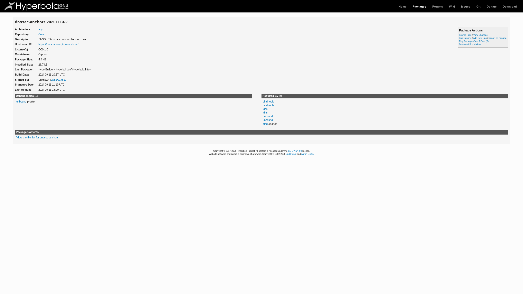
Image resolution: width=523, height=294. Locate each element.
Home (403, 6)
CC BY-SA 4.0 (295, 151)
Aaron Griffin (307, 154)
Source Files (465, 35)
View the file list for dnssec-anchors (37, 137)
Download (510, 6)
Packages (419, 6)
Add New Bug (480, 38)
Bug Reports (465, 38)
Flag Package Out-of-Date (472, 41)
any (40, 29)
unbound (21, 101)
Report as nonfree (497, 38)
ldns (265, 108)
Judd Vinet (291, 154)
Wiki (452, 6)
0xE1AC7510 (58, 79)
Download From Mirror (470, 44)
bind (265, 123)
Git (478, 6)
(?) (487, 41)
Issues (465, 6)
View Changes (480, 35)
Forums (437, 6)
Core (41, 34)
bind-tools (268, 101)
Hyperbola (36, 6)
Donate (492, 6)
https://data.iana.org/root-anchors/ (58, 44)
